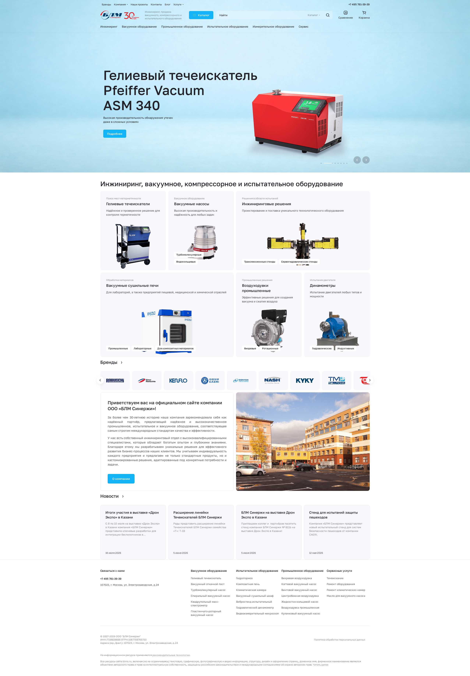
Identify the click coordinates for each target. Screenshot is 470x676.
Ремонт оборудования (341, 584)
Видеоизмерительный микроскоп (257, 613)
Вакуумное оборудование (209, 570)
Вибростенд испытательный (254, 601)
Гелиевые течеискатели (128, 203)
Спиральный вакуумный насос (210, 595)
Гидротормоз (244, 578)
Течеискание (335, 578)
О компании (121, 479)
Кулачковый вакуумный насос (300, 613)
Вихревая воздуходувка (296, 578)
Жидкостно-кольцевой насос (299, 601)
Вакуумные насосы (191, 203)
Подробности (116, 116)
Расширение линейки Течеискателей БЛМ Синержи (197, 514)
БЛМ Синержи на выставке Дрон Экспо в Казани (268, 514)
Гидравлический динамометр (255, 607)
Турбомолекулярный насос (208, 589)
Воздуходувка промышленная (300, 607)
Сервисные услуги (339, 570)
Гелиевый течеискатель (206, 578)
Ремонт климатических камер (346, 589)
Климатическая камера (251, 589)
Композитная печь (247, 584)
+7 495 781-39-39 (359, 4)
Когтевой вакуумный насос (299, 584)
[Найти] (328, 15)
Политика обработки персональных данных (339, 639)
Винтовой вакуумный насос (299, 589)
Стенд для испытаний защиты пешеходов (333, 514)
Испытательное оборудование (257, 570)
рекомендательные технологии (171, 655)
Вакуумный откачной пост (208, 584)
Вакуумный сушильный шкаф (254, 595)
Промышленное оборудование (302, 570)
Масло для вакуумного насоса (346, 595)
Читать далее (320, 664)
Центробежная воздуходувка (300, 595)
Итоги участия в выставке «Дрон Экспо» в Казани (132, 514)
